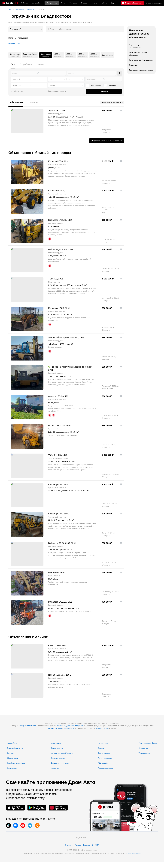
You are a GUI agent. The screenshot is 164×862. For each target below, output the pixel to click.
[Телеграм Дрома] (30, 825)
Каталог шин (103, 743)
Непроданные (95, 85)
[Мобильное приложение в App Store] (15, 808)
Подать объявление (15, 748)
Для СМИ (95, 845)
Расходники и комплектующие (141, 70)
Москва (25, 3)
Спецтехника (12, 768)
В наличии (112, 85)
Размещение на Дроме (148, 743)
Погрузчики (133, 65)
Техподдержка (144, 753)
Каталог (94, 3)
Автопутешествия (105, 758)
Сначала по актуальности (111, 102)
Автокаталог (55, 768)
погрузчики (79, 726)
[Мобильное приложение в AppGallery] (58, 808)
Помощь (78, 845)
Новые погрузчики (55, 728)
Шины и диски (12, 758)
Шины (104, 3)
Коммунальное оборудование (141, 60)
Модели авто (81, 838)
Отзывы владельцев (58, 758)
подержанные (69, 726)
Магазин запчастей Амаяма (62, 753)
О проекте (69, 845)
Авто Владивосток (134, 853)
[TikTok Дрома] (8, 825)
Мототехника (56, 743)
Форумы (101, 748)
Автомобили (37, 3)
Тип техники (91, 79)
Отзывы (84, 3)
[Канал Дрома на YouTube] (22, 825)
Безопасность (144, 748)
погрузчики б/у (69, 728)
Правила (86, 845)
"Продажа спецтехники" (28, 726)
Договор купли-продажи (60, 763)
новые (59, 726)
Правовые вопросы (105, 768)
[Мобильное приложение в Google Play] (36, 808)
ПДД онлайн (103, 763)
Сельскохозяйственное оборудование (138, 53)
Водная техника (57, 748)
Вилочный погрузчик (66, 38)
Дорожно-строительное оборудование (138, 46)
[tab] (13, 65)
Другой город (107, 55)
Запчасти (73, 3)
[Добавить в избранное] (121, 110)
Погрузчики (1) (16, 29)
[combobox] (25, 29)
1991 (51, 79)
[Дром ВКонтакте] (15, 825)
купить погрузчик (102, 728)
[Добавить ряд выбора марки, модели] (119, 73)
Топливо (52, 85)
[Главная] (10, 3)
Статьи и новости (105, 753)
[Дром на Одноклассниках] (37, 825)
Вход (154, 3)
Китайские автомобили (16, 763)
